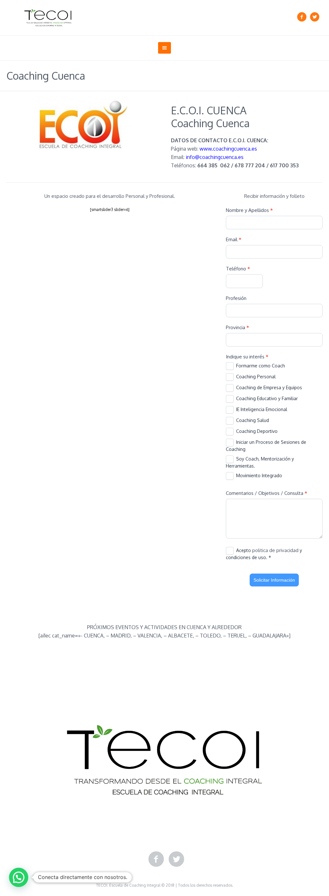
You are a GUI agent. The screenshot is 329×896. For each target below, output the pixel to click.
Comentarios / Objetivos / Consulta (266, 493)
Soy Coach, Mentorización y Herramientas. (260, 462)
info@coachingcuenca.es (215, 157)
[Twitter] (314, 17)
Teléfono (238, 269)
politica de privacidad (276, 550)
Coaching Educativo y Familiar (266, 398)
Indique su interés (247, 357)
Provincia (237, 327)
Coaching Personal (255, 376)
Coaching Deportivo (256, 431)
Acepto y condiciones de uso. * (264, 553)
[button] (18, 877)
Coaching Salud (252, 420)
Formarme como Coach (260, 365)
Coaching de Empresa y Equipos (268, 387)
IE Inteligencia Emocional (261, 409)
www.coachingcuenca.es (228, 148)
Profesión (236, 298)
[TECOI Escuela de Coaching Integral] (164, 760)
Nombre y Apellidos (249, 210)
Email (233, 239)
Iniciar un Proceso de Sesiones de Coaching (266, 445)
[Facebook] (302, 17)
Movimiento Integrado (258, 475)
